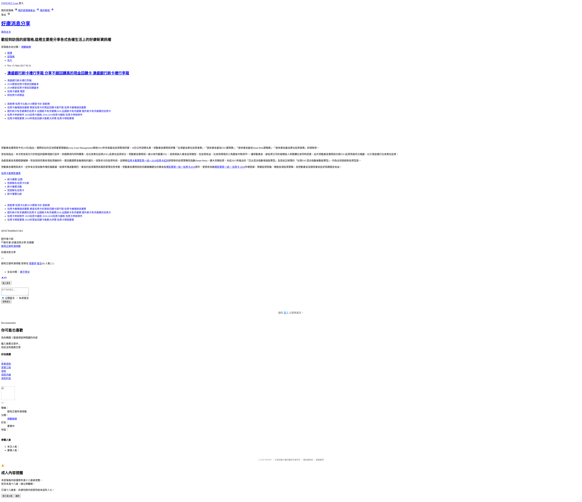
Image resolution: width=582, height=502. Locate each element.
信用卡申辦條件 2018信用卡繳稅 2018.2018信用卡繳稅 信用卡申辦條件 (44, 114)
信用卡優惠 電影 (16, 91)
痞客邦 (32, 263)
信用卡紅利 (162, 160)
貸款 (3, 371)
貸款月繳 (6, 375)
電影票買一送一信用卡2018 (180, 167)
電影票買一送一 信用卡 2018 (230, 167)
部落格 (11, 56)
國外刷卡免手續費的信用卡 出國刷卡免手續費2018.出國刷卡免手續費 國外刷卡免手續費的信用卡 (59, 111)
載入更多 (6, 283)
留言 (39, 263)
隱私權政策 (308, 460)
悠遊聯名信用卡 (15, 190)
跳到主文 (6, 32)
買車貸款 (6, 364)
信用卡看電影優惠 (11, 173)
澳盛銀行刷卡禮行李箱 (19, 80)
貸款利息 (6, 378)
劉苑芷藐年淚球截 (11, 246)
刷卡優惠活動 (14, 186)
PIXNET (268, 460)
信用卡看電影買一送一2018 (141, 160)
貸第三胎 (6, 367)
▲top (4, 277)
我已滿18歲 (7, 496)
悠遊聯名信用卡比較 (18, 183)
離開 (17, 496)
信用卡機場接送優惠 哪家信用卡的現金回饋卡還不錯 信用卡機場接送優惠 (46, 107)
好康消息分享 (15, 23)
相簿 (9, 53)
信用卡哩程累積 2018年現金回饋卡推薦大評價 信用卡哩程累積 (40, 118)
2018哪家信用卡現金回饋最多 (23, 87)
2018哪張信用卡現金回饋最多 (23, 84)
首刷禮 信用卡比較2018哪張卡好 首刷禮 (28, 104)
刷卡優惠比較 (14, 194)
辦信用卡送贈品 (15, 95)
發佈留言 (6, 302)
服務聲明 (320, 460)
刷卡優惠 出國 (14, 179)
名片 (9, 60)
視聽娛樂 (26, 47)
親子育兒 (25, 272)
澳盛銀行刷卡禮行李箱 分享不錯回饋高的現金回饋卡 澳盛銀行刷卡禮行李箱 (68, 73)
